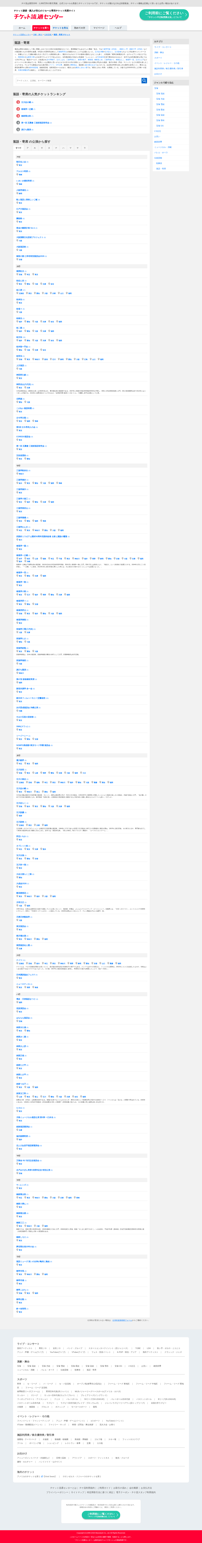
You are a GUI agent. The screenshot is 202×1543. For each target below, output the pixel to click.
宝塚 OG (160, 126)
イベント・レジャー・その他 (166, 63)
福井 (20, 322)
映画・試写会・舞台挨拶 (82, 1424)
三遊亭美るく (71, 60)
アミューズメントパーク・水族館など (33, 1458)
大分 (84, 773)
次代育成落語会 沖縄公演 (28, 707)
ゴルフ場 (98, 1439)
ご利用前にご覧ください (164, 14)
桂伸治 (20, 299)
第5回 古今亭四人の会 (27, 427)
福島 (44, 559)
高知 (103, 782)
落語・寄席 (161, 169)
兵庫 (44, 284)
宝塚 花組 (160, 93)
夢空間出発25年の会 (26, 1246)
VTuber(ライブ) (78, 1352)
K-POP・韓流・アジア (126, 1352)
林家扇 (90, 60)
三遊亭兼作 (22, 489)
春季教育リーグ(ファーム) (28, 1391)
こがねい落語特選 (25, 408)
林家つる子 (22, 1084)
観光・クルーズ (122, 1458)
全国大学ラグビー (158, 1403)
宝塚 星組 (160, 110)
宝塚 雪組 (160, 104)
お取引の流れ (120, 1488)
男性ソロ (43, 1348)
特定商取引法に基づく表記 (100, 1492)
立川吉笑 (21, 769)
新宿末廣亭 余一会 (25, 688)
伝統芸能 (158, 158)
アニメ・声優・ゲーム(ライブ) (30, 1352)
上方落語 (21, 365)
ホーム (22, 28)
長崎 (20, 175)
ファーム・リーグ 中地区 (147, 1384)
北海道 (21, 293)
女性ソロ (57, 1348)
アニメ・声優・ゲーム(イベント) (70, 1421)
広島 (86, 359)
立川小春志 (22, 779)
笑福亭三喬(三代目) (26, 629)
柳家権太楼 (22, 1213)
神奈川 (37, 359)
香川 (20, 540)
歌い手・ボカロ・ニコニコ (168, 1348)
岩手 (20, 559)
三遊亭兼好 (22, 480)
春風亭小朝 (22, 591)
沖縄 (28, 561)
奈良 (52, 284)
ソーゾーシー (23, 736)
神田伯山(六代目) (25, 384)
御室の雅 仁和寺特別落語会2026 (31, 256)
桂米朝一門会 (23, 347)
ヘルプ (118, 28)
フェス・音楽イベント (101, 1352)
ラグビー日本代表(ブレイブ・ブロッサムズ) (80, 1403)
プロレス (45, 1407)
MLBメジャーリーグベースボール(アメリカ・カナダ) (98, 1391)
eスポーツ (95, 1421)
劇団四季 (158, 142)
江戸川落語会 (23, 209)
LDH (149, 1348)
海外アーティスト (150, 1352)
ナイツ (51, 65)
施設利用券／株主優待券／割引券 (168, 68)
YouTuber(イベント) (114, 1421)
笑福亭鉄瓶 (22, 648)
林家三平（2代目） (136, 49)
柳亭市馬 (21, 1271)
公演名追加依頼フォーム (122, 1320)
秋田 (28, 559)
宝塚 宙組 (160, 115)
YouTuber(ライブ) (57, 1352)
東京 (20, 165)
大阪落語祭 (22, 247)
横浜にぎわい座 (81, 67)
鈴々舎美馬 (22, 1309)
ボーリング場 (35, 1443)
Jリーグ (34, 1395)
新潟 (46, 359)
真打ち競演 (27, 129)
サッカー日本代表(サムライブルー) (59, 1395)
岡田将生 (21, 57)
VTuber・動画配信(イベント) (29, 1424)
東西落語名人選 (24, 945)
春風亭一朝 (22, 582)
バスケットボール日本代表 (28, 1403)
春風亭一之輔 (28, 109)
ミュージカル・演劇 (163, 147)
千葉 (60, 559)
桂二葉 (20, 328)
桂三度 (20, 290)
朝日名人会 (22, 162)
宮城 (20, 359)
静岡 (20, 193)
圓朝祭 (20, 218)
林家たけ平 (22, 1065)
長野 (94, 559)
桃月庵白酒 (22, 936)
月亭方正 (21, 902)
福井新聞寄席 (23, 1136)
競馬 (95, 1407)
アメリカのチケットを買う (28, 1476)
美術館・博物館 (81, 1439)
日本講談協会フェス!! (27, 975)
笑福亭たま (22, 638)
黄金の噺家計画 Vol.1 (26, 228)
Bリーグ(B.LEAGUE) (167, 1399)
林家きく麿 (22, 1037)
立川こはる (60, 60)
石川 (54, 359)
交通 (89, 1443)
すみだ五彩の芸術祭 (26, 717)
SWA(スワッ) (23, 726)
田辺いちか (22, 836)
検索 (144, 80)
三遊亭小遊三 (23, 499)
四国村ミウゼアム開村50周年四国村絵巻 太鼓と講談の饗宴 (43, 536)
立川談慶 (21, 812)
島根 (36, 987)
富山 (38, 792)
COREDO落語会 (24, 436)
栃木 (20, 483)
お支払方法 (146, 1488)
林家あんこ (120, 60)
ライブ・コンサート (163, 47)
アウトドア (77, 1458)
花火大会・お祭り (107, 1424)
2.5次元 (157, 131)
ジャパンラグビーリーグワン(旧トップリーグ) (125, 1403)
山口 (62, 293)
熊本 (20, 561)
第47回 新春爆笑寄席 (26, 679)
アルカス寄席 (23, 171)
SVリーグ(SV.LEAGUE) (94, 1399)
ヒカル (20, 1108)
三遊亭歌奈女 (23, 470)
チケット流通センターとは (63, 1488)
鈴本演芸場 (34, 67)
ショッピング (53, 1443)
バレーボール (72, 1399)
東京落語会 (22, 926)
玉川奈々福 (22, 865)
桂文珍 (20, 337)
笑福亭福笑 (22, 660)
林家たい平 (124, 49)
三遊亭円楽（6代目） (110, 49)
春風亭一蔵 (22, 546)
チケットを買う (41, 28)
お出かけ (158, 74)
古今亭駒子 (51, 60)
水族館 (46, 1439)
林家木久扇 (22, 1027)
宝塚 (156, 88)
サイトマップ (77, 1492)
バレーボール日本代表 (120, 1399)
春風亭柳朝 (22, 620)
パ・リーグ (48, 1384)
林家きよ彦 (22, 1046)
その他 (100, 1443)
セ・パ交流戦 (65, 1384)
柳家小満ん (22, 1204)
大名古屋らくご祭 (25, 874)
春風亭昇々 (22, 601)
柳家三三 (21, 1223)
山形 (36, 559)
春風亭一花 (130, 60)
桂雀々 (20, 309)
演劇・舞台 (159, 52)
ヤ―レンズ (22, 1185)
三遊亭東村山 (23, 508)
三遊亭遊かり (109, 60)
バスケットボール (144, 1399)
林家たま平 (22, 1074)
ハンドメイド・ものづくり (50, 1462)
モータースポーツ (79, 1407)
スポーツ (158, 58)
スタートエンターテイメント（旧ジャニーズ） (109, 1348)
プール (20, 1443)
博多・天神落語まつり (27, 999)
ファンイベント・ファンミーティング (33, 1421)
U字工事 (59, 65)
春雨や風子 (82, 60)
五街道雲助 (22, 455)
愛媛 (95, 782)
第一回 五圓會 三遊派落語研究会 (36, 123)
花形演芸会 (22, 1008)
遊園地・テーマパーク (26, 1439)
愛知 (28, 284)
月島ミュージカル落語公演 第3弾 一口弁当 (36, 1117)
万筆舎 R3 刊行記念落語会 (29, 1160)
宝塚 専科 (160, 120)
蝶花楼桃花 (22, 893)
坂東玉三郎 (22, 1093)
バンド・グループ (74, 1348)
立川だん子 (140, 60)
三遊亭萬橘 (22, 517)
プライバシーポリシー (57, 1492)
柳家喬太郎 (27, 116)
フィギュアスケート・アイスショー (32, 1399)
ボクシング (60, 1407)
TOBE (138, 1348)
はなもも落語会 (24, 1018)
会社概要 (133, 1488)
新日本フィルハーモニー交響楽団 (32, 698)
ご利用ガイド (104, 1488)
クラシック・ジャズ (173, 1352)
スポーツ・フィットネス (98, 1458)
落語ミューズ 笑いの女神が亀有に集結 (34, 1261)
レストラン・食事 (72, 1443)
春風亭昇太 (63, 52)
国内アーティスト (25, 1348)
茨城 (20, 275)
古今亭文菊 (22, 418)
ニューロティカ (24, 984)
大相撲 (20, 1407)
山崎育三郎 (30, 57)
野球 (19, 1384)
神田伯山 (73, 65)
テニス (57, 1399)
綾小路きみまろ (91, 65)
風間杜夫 (21, 271)
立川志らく (109, 52)
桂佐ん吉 (21, 280)
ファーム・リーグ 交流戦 (36, 1387)
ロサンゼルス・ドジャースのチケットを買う (82, 1476)
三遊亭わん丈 (23, 527)
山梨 (36, 773)
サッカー (21, 1395)
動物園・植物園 (61, 1439)
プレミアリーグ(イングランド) (94, 1395)
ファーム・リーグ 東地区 (119, 1384)
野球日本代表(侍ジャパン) (57, 1391)
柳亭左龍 (21, 1299)
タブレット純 (23, 846)
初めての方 (79, 28)
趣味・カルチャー (25, 1462)
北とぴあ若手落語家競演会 (29, 1145)
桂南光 (20, 318)
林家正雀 (21, 1055)
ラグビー (50, 1403)
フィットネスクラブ (131, 1439)
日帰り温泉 (61, 1458)
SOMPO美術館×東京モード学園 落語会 (34, 745)
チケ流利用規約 (87, 1488)
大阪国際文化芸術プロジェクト (31, 237)
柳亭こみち (22, 1290)
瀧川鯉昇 (21, 760)
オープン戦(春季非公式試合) (89, 1384)
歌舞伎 (159, 163)
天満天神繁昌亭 (24, 70)
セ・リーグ (32, 1384)
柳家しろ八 (22, 1237)
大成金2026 (22, 883)
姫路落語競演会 (24, 1127)
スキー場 (112, 1439)
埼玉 (28, 275)
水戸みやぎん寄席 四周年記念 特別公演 (34, 1170)
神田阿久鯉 (22, 375)
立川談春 (118, 52)
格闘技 (32, 1407)
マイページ (98, 28)
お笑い (157, 136)
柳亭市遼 (21, 1280)
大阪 (20, 241)
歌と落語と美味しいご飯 (28, 199)
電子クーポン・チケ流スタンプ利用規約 (136, 1492)
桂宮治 (20, 356)
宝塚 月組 (160, 99)
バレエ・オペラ (161, 152)
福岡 (70, 293)
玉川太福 (21, 855)
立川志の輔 (99, 52)
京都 (20, 260)
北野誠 (20, 399)
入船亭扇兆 (22, 190)
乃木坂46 (100, 57)
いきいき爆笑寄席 (25, 181)
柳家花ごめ (98, 60)
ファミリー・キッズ (57, 1424)
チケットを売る (60, 28)
